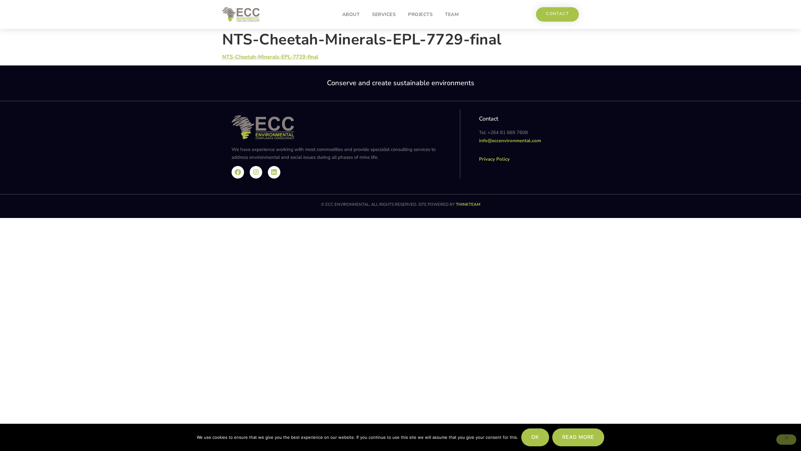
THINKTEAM (468, 204)
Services (383, 14)
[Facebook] (238, 172)
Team (452, 14)
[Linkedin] (274, 172)
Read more (578, 437)
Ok (535, 437)
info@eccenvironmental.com (510, 140)
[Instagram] (256, 172)
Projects (420, 14)
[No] (786, 439)
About (351, 14)
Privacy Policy (494, 159)
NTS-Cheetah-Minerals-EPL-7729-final (270, 56)
